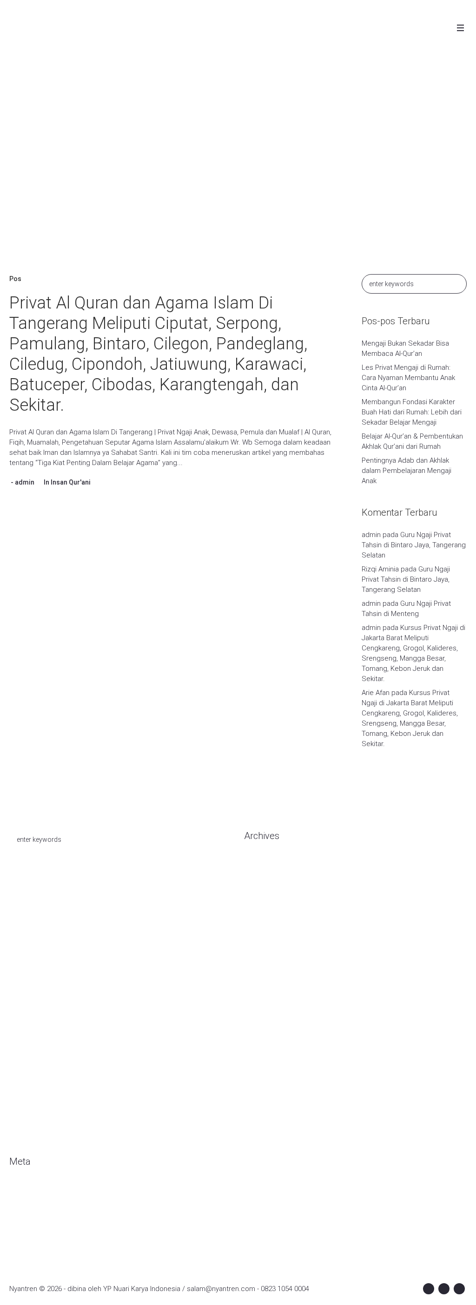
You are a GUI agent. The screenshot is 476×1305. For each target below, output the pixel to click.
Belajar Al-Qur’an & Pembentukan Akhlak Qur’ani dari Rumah (412, 441)
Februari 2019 (265, 1046)
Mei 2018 (258, 1116)
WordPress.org (33, 1232)
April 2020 (259, 921)
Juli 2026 (257, 879)
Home (168, 179)
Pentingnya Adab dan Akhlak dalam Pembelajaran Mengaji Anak (406, 470)
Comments (34, 1218)
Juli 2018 (257, 1102)
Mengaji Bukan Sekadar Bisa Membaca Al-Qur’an (405, 348)
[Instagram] (444, 1288)
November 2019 (269, 976)
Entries (27, 1204)
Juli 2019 (257, 1032)
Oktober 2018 (265, 1088)
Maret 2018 (261, 1130)
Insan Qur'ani (71, 482)
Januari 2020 (263, 948)
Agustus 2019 (265, 1018)
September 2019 (270, 1004)
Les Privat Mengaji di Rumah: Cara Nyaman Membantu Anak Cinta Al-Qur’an (408, 377)
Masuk (19, 1191)
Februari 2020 (265, 935)
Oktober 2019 (265, 990)
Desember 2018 (269, 1074)
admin (24, 482)
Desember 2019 (269, 962)
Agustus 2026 (265, 865)
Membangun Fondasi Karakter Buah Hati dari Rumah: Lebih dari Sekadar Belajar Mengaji (412, 412)
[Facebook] (428, 1288)
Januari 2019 (263, 1060)
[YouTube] (459, 1288)
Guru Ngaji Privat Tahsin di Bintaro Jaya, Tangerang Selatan (414, 545)
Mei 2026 (258, 893)
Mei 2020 (258, 907)
